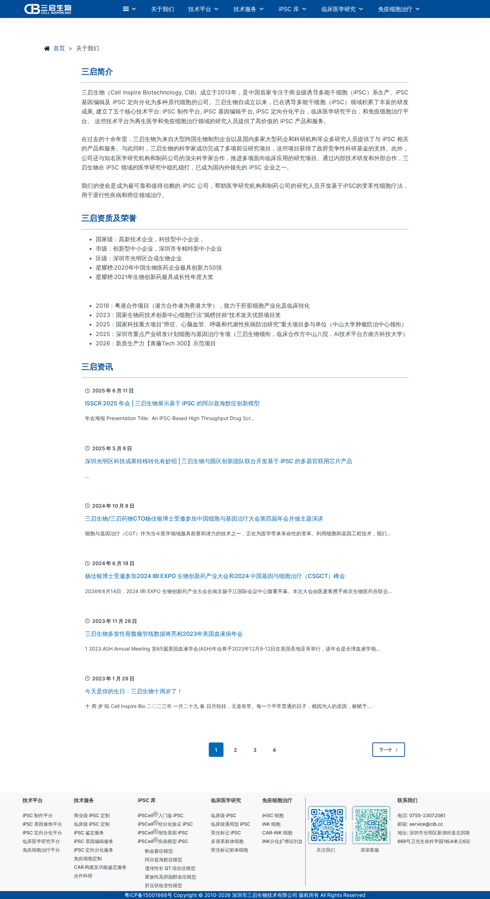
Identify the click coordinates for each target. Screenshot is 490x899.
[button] (130, 9)
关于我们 (162, 9)
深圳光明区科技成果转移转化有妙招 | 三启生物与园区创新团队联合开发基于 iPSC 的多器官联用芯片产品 (218, 461)
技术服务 (245, 9)
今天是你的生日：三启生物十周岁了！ (134, 691)
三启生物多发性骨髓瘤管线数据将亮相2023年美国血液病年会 (164, 633)
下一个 (385, 750)
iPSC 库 (289, 9)
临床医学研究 (338, 9)
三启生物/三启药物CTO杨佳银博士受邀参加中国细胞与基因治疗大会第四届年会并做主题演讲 (204, 518)
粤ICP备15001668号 (148, 895)
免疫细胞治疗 (395, 9)
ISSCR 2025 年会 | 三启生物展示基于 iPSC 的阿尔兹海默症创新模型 (172, 403)
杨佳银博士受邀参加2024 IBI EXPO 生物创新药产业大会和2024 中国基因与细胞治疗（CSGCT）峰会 (215, 575)
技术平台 (199, 9)
